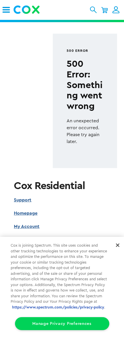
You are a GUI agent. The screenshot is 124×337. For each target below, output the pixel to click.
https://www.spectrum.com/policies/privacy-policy (58, 307)
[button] (93, 9)
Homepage (25, 213)
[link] (6, 10)
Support (22, 200)
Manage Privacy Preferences (62, 323)
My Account (27, 226)
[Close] (117, 245)
